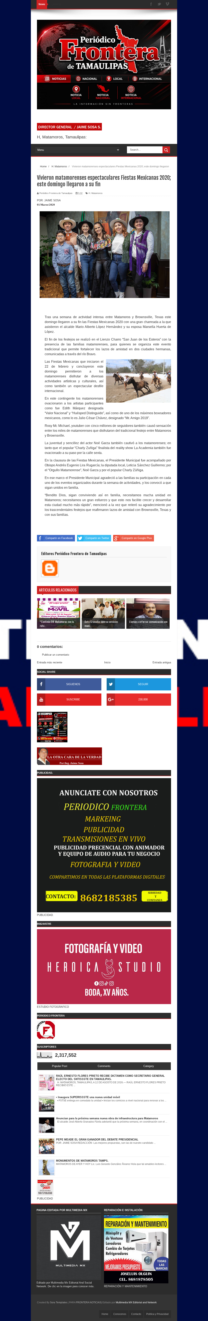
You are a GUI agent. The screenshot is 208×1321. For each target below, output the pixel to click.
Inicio (107, 662)
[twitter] (159, 4)
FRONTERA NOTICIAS (88, 1302)
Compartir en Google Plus (137, 538)
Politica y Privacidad (157, 1314)
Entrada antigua (162, 662)
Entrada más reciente (49, 662)
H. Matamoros (96, 193)
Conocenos (119, 1314)
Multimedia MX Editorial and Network (136, 1302)
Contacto (136, 1314)
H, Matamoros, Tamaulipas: (62, 137)
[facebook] (151, 4)
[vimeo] (167, 4)
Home (105, 1314)
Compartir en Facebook (59, 538)
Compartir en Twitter (97, 538)
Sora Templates (58, 1302)
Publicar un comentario (55, 654)
